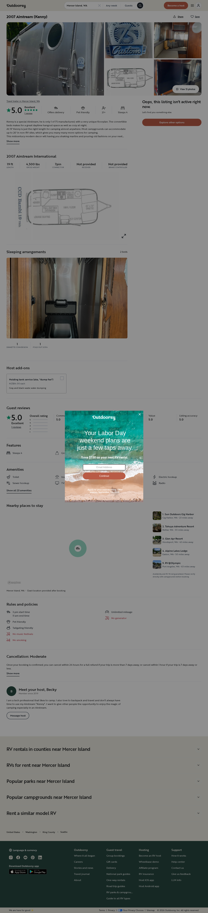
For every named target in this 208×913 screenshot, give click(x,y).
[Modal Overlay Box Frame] (104, 456)
